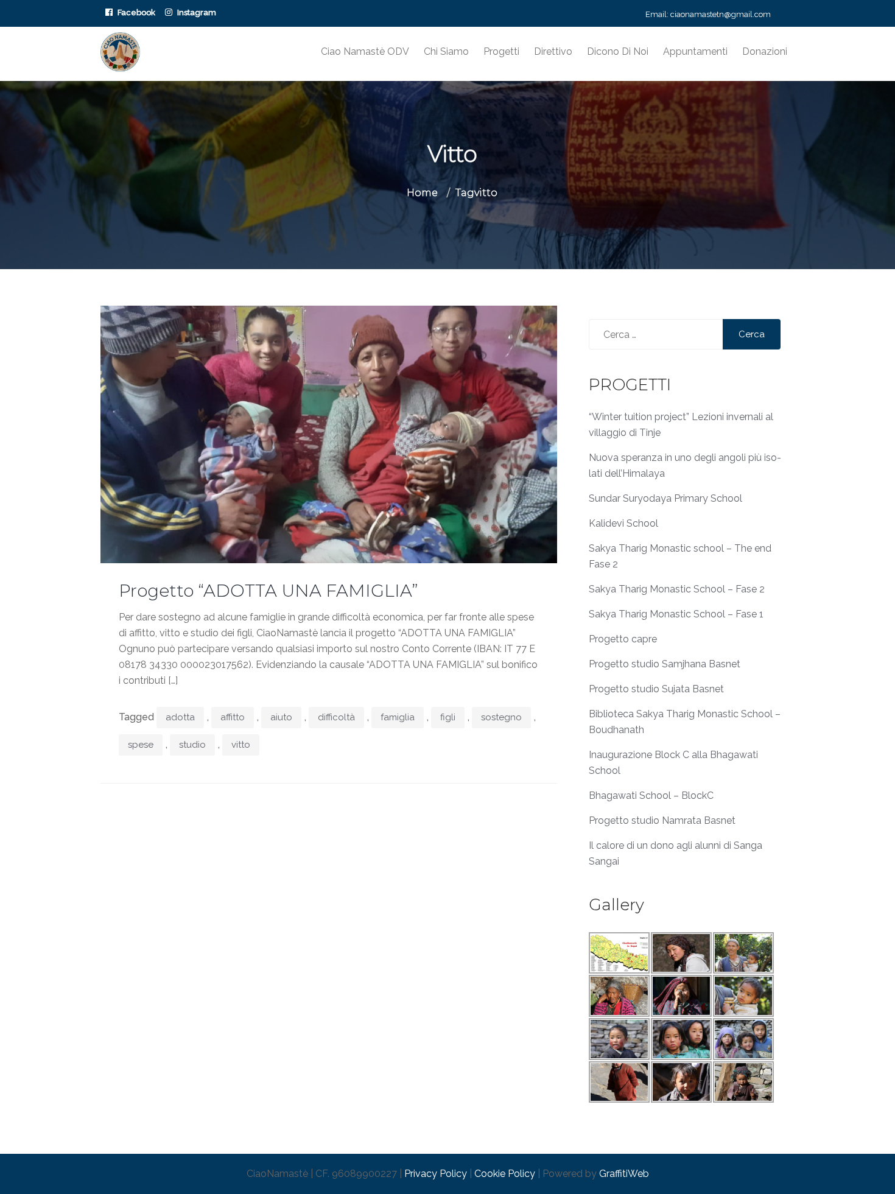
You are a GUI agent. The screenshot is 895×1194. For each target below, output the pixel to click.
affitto (232, 717)
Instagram (196, 12)
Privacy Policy (435, 1173)
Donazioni (764, 51)
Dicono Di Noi (617, 51)
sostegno (501, 717)
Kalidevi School (623, 523)
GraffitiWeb (624, 1173)
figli (447, 717)
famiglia (398, 717)
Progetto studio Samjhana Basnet (664, 664)
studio (192, 744)
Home (422, 192)
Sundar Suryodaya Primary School (665, 498)
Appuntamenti (695, 51)
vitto (240, 744)
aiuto (281, 717)
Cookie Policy (504, 1173)
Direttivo (553, 51)
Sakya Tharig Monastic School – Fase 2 (677, 589)
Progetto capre (623, 639)
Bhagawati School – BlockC (651, 795)
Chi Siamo (446, 51)
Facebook (136, 12)
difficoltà (336, 717)
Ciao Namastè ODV (365, 51)
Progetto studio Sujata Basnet (656, 689)
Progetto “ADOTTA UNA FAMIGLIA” (268, 590)
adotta (180, 717)
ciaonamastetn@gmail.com (720, 14)
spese (140, 744)
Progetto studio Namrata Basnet (662, 820)
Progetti (501, 51)
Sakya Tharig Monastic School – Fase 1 (676, 614)
